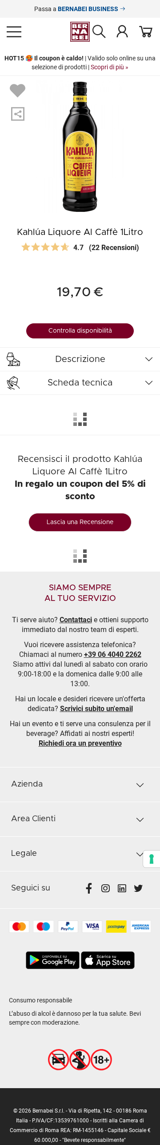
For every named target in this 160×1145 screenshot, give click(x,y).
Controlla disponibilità (80, 331)
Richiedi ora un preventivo (80, 743)
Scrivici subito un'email (96, 708)
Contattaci (76, 620)
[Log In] (122, 31)
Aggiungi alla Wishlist (18, 90)
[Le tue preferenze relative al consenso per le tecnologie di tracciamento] (151, 859)
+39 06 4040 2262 (112, 654)
